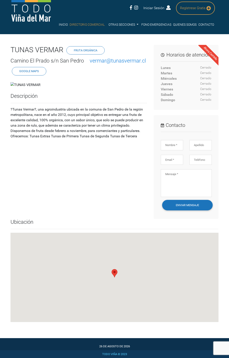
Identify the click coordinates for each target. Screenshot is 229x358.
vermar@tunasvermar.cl (118, 61)
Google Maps (29, 71)
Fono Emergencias (156, 24)
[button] (114, 273)
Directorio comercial (87, 24)
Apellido (199, 145)
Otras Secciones (122, 24)
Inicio (63, 24)
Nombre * (171, 145)
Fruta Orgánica (85, 50)
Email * (169, 159)
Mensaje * (171, 174)
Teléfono (199, 159)
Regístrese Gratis (193, 8)
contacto (206, 24)
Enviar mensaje (187, 205)
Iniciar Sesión (154, 8)
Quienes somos (185, 24)
